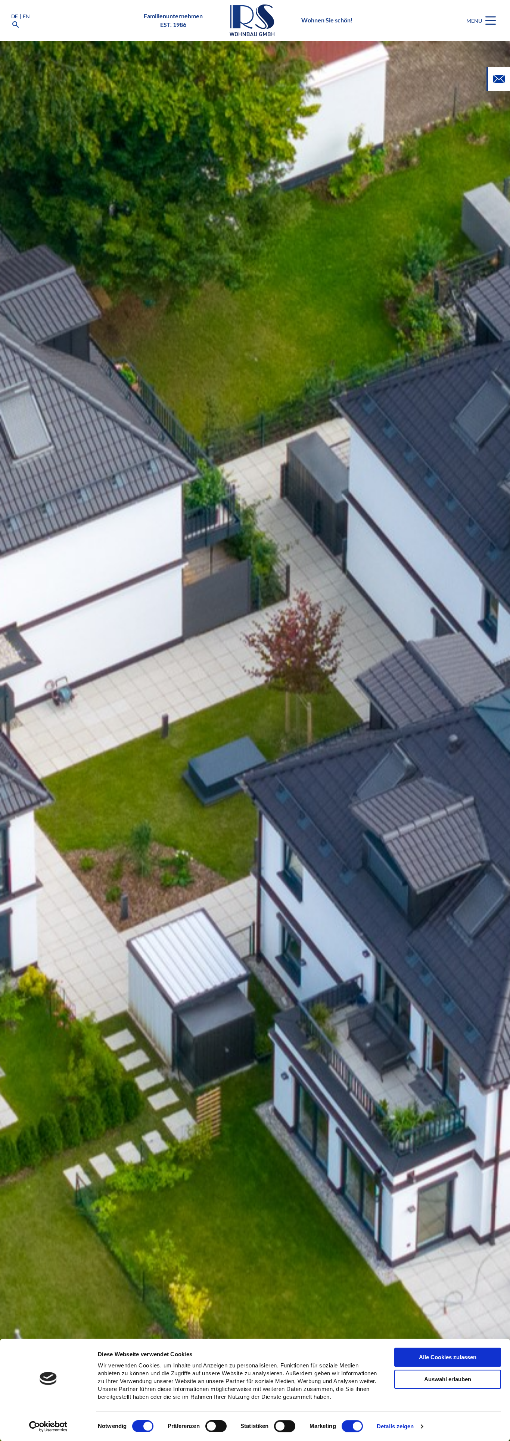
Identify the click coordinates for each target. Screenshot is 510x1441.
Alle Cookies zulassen (447, 1357)
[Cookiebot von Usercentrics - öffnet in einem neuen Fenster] (48, 1426)
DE (14, 16)
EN (26, 16)
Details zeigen (395, 1426)
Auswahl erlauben (447, 1379)
